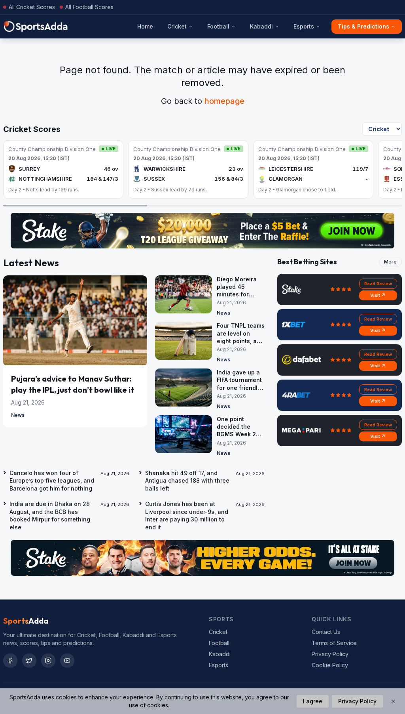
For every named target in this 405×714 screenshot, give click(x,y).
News (18, 415)
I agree (312, 701)
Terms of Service (334, 643)
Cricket (177, 26)
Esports (303, 26)
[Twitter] (29, 660)
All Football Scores (89, 7)
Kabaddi (261, 26)
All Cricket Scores (32, 7)
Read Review (378, 283)
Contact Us (326, 631)
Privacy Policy (330, 654)
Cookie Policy (330, 665)
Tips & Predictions (363, 26)
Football (218, 26)
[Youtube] (67, 660)
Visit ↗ (378, 295)
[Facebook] (10, 660)
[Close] (393, 701)
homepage (224, 101)
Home (145, 26)
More (390, 262)
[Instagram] (48, 660)
